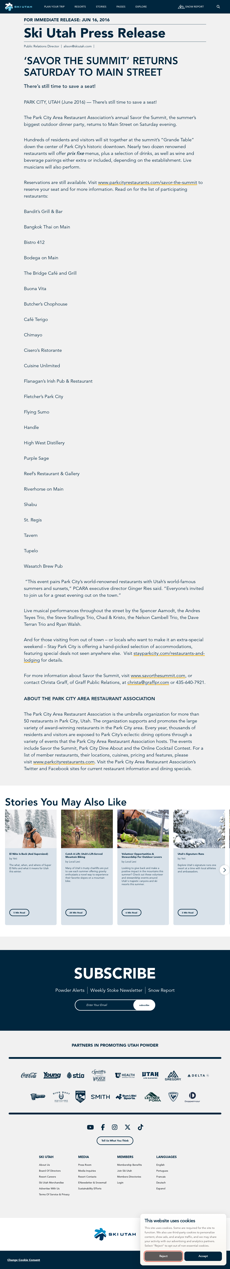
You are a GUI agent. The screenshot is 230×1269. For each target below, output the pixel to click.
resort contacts (87, 1176)
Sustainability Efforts (89, 1188)
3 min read (188, 912)
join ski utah (124, 1170)
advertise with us (49, 1188)
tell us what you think (115, 1140)
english (160, 1164)
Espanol (160, 1188)
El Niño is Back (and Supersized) (28, 854)
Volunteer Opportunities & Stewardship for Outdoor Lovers (142, 855)
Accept (203, 1256)
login (120, 1182)
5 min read (19, 912)
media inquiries (87, 1170)
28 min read (76, 912)
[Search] (218, 6)
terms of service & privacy (54, 1194)
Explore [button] (141, 6)
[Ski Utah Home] (18, 6)
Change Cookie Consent (23, 1260)
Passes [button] (120, 6)
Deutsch (161, 1182)
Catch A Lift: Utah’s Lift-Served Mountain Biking (84, 855)
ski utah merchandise (51, 1182)
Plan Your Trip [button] (54, 6)
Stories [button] (101, 6)
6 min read (131, 912)
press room (84, 1164)
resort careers (47, 1176)
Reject (163, 1256)
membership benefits (129, 1164)
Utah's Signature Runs (191, 854)
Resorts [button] (80, 6)
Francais (160, 1176)
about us (44, 1164)
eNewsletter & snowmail (92, 1182)
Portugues (162, 1170)
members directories (129, 1176)
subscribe (144, 1005)
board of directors (50, 1170)
